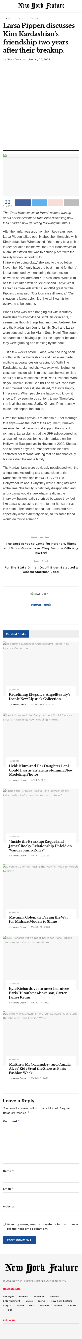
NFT (31, 1305)
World (41, 1301)
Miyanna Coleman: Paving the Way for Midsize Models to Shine (38, 919)
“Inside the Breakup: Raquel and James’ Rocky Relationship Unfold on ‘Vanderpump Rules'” (40, 846)
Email (8, 1189)
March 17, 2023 (39, 855)
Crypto (7, 1305)
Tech (9, 1309)
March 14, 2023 (40, 1002)
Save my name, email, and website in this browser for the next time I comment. (42, 1226)
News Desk (14, 59)
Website (9, 1206)
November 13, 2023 (42, 704)
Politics (54, 1296)
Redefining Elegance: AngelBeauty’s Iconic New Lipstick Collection (39, 697)
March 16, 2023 (40, 927)
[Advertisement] (41, 104)
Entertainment (11, 1301)
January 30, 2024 (39, 59)
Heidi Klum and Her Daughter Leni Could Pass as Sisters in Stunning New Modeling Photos (41, 770)
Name (8, 1171)
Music (29, 1301)
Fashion (34, 18)
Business (38, 1296)
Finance (44, 1305)
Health (72, 1305)
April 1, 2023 (38, 780)
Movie (20, 1305)
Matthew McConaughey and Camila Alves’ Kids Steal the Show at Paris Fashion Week (39, 1068)
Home (6, 18)
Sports (58, 1305)
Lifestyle (20, 18)
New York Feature (61, 1301)
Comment (11, 1121)
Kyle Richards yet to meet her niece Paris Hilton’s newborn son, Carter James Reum (39, 993)
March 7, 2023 (39, 1078)
